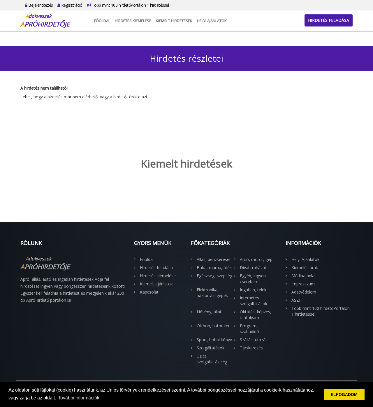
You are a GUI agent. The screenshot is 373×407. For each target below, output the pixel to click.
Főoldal (102, 20)
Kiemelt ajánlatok (156, 284)
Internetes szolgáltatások (253, 300)
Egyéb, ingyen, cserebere (253, 278)
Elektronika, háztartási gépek (212, 292)
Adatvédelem (303, 292)
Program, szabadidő (249, 328)
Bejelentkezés (40, 5)
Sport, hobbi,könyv (214, 339)
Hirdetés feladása (328, 20)
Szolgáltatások (210, 348)
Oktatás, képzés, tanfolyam (255, 314)
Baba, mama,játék (214, 267)
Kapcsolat (149, 292)
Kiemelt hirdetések (174, 20)
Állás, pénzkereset (214, 259)
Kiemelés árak (304, 267)
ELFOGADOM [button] (344, 394)
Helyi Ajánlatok (212, 20)
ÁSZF (296, 300)
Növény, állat (209, 311)
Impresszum (303, 284)
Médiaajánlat (303, 275)
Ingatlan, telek (253, 289)
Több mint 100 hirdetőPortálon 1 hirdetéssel (130, 5)
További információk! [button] (79, 397)
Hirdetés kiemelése (133, 20)
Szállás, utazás (254, 339)
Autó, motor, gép (256, 259)
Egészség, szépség (214, 275)
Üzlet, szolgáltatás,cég (212, 359)
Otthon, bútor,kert (214, 325)
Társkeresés (251, 348)
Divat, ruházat (253, 267)
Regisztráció (71, 5)
